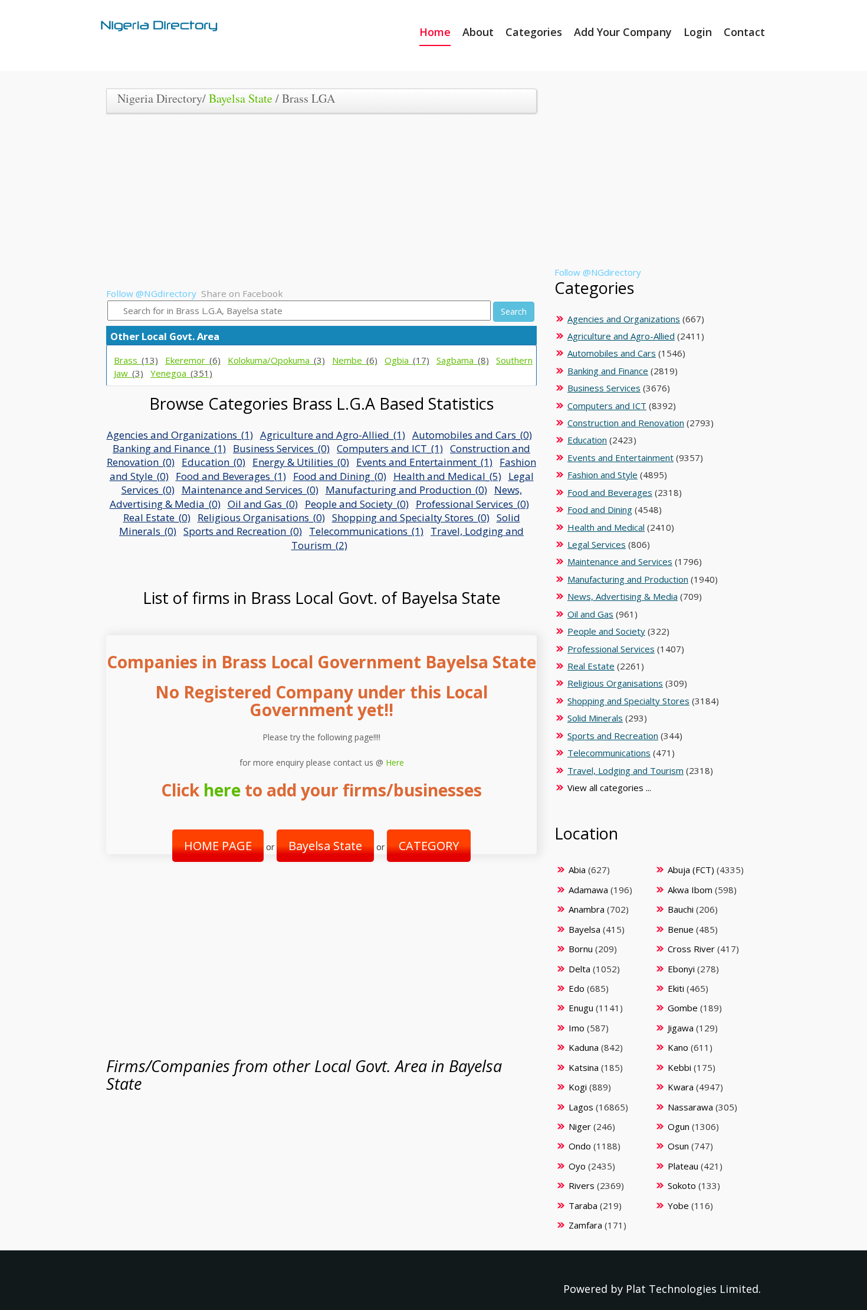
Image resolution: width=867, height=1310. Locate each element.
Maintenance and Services (619, 561)
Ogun (678, 1126)
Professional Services (611, 649)
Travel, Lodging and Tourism (625, 770)
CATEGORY (429, 846)
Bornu (581, 949)
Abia (577, 869)
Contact (744, 32)
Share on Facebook (242, 293)
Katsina (584, 1067)
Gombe (683, 1008)
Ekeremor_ (193, 360)
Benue (681, 929)
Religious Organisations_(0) (261, 517)
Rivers (582, 1185)
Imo (576, 1028)
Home (435, 32)
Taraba (583, 1205)
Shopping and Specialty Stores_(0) (411, 517)
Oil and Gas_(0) (263, 504)
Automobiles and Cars (611, 353)
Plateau (683, 1166)
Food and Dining (599, 509)
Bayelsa (584, 929)
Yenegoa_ (181, 373)
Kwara (681, 1087)
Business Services (604, 388)
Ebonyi (681, 969)
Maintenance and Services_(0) (250, 489)
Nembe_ (354, 360)
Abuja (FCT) (691, 869)
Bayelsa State (240, 98)
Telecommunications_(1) (366, 531)
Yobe (678, 1205)
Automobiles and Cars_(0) (472, 435)
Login (698, 32)
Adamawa (588, 890)
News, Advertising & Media (622, 596)
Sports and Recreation (612, 735)
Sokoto (682, 1185)
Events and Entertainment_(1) (424, 462)
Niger (580, 1126)
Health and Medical (606, 527)
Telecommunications (609, 753)
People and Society (606, 631)
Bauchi (681, 909)
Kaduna (584, 1047)
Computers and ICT (606, 405)
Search (514, 311)
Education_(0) (213, 462)
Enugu (581, 1008)
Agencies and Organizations (623, 319)
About (478, 32)
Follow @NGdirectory (151, 293)
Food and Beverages (609, 492)
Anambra (587, 909)
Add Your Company (623, 32)
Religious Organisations (615, 683)
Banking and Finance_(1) (169, 448)
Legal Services (596, 544)
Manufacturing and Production (627, 579)
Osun (678, 1146)
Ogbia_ (407, 360)
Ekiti (676, 988)
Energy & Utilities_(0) (300, 462)
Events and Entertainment (620, 457)
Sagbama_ (462, 360)
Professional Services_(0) (472, 504)
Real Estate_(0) (157, 517)
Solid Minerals (595, 718)
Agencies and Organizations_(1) (180, 435)
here (222, 790)
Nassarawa (690, 1107)
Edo (576, 988)
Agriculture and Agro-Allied (621, 336)
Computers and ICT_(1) (390, 448)
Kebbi (679, 1067)
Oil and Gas (590, 614)
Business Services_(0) (281, 448)
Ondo (580, 1146)
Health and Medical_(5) (447, 476)
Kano (678, 1047)
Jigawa (681, 1028)
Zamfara (585, 1225)
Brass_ (136, 360)
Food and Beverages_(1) (231, 476)
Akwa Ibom (690, 890)
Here (395, 762)
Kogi (578, 1087)
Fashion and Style (602, 475)
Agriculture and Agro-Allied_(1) (332, 435)
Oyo (577, 1166)
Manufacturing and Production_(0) (406, 489)
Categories (533, 32)
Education (587, 440)
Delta (579, 969)
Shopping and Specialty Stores (628, 701)
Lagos (581, 1107)
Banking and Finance (607, 371)
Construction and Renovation (625, 423)
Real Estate (591, 666)
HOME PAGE (218, 846)
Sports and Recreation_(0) (242, 531)
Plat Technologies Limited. (693, 1289)
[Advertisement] (317, 205)
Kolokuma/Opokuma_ (276, 360)
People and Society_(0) (357, 504)
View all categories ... (609, 787)
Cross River (691, 949)
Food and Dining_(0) (339, 476)
